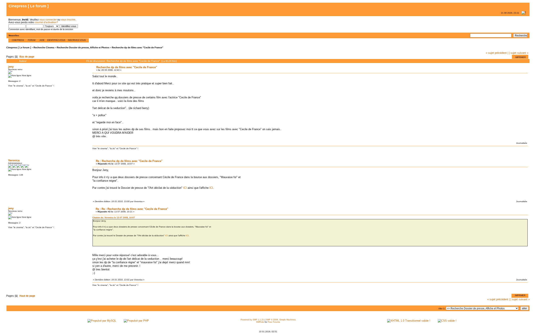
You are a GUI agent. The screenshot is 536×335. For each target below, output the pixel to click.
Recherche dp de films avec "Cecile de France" (137, 47)
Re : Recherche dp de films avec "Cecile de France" (129, 161)
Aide (42, 40)
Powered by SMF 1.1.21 (252, 319)
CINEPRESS (18, 40)
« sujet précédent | (497, 52)
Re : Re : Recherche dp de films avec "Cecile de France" (132, 208)
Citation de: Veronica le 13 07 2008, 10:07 (113, 217)
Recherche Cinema (44, 47)
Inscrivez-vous (77, 40)
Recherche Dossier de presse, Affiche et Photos (83, 47)
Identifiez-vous (56, 40)
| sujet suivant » (518, 52)
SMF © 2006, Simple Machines (281, 319)
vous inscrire (68, 19)
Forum (31, 40)
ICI (185, 187)
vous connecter (48, 19)
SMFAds (260, 322)
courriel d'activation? (46, 22)
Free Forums (274, 322)
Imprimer (520, 57)
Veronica (13, 160)
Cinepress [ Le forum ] (18, 47)
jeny (11, 66)
